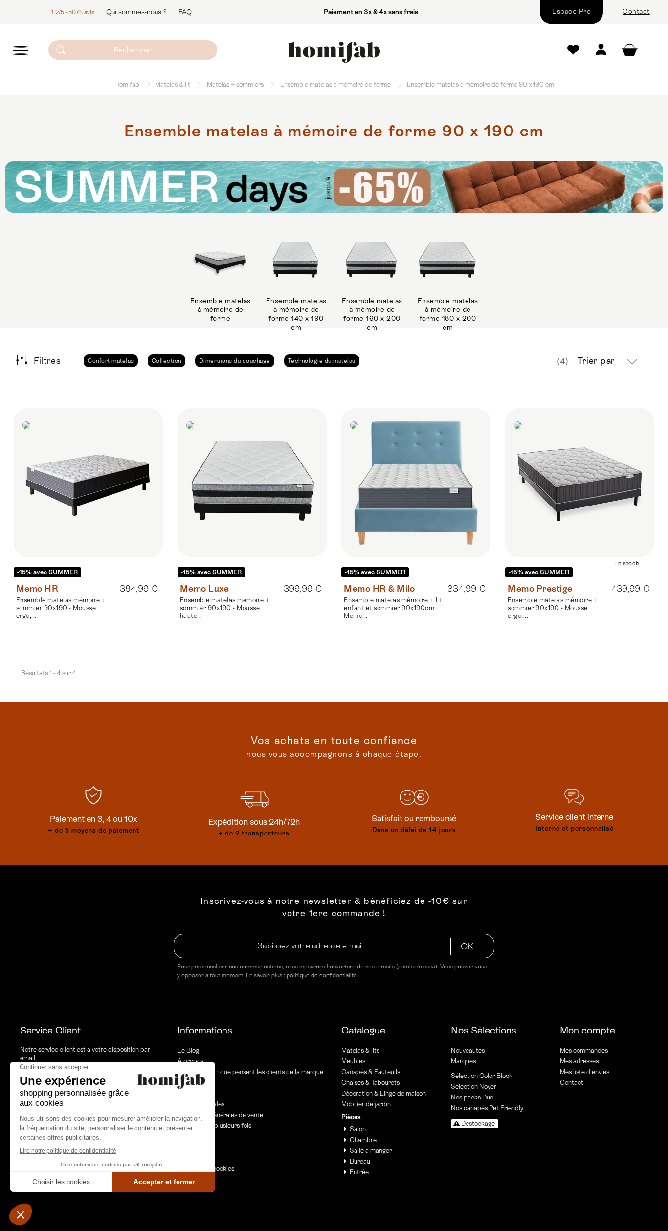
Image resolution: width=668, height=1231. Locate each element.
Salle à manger (371, 1150)
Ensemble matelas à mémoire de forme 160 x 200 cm (372, 314)
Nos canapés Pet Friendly (487, 1108)
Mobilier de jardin (366, 1104)
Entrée (359, 1172)
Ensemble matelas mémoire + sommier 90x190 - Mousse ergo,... (61, 607)
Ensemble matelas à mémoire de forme (220, 309)
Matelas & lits (360, 1050)
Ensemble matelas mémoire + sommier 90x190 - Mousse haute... (225, 607)
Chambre (363, 1139)
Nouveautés (468, 1050)
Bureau (360, 1161)
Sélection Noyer (473, 1086)
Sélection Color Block (481, 1075)
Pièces (351, 1117)
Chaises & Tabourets (370, 1082)
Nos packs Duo (472, 1097)
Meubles (353, 1061)
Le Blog (188, 1050)
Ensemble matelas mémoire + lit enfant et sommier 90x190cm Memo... (393, 607)
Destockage (478, 1123)
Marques (463, 1061)
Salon (358, 1129)
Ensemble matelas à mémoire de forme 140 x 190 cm (296, 314)
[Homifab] (334, 52)
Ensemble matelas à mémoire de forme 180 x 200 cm (448, 314)
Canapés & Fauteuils (370, 1072)
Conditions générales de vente (220, 1115)
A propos (190, 1061)
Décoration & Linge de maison (383, 1093)
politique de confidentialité (322, 975)
